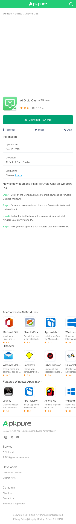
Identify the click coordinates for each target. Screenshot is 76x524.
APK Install (8, 452)
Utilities (18, 13)
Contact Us (8, 498)
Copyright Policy (36, 518)
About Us (7, 493)
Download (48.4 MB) (40, 119)
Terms (48, 518)
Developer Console (12, 472)
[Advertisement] (38, 56)
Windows (7, 13)
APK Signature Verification (16, 457)
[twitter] (12, 437)
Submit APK (9, 477)
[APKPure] (38, 4)
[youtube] (18, 437)
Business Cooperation (14, 503)
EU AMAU (58, 518)
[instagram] (6, 437)
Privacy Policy (20, 518)
